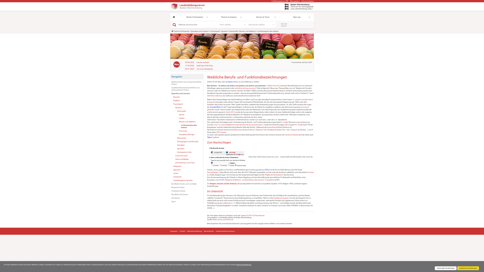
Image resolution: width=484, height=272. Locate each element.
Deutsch (176, 97)
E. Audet (284, 122)
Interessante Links (184, 152)
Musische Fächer (178, 187)
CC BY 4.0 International (255, 215)
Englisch (176, 100)
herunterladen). (213, 172)
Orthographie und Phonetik (187, 142)
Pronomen (183, 131)
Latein (175, 173)
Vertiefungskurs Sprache (183, 180)
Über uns (297, 17)
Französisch (215, 31)
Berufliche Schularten (179, 194)
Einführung (236, 130)
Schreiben (181, 145)
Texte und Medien (182, 159)
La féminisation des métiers (189, 126)
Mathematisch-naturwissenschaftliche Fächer (186, 83)
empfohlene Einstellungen (468, 268)
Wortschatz (181, 138)
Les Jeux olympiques (205, 69)
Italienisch (177, 166)
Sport (173, 201)
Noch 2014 (230, 112)
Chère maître (215, 96)
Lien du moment (203, 62)
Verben (182, 118)
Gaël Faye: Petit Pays (205, 66)
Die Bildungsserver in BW (279, 1)
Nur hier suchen (284, 25)
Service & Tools (262, 17)
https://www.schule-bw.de (223, 219)
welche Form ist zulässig (276, 86)
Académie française (281, 198)
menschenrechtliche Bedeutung (279, 127)
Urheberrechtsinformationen (225, 231)
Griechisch (177, 177)
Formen (311, 172)
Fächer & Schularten (194, 17)
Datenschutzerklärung (243, 265)
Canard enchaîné (291, 135)
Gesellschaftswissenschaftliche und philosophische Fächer (185, 89)
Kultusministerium (307, 1)
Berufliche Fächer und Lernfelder (184, 184)
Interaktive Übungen (187, 134)
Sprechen (180, 149)
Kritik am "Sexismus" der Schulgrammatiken (265, 130)
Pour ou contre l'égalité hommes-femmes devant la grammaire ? (239, 125)
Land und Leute (181, 156)
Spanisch (176, 170)
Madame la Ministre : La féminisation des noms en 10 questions (250, 180)
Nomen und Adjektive (247, 31)
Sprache (224, 31)
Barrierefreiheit (209, 231)
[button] (174, 17)
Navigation (176, 76)
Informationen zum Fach (184, 163)
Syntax (181, 115)
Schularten (175, 198)
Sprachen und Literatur (200, 31)
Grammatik (233, 31)
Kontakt (182, 231)
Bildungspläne (295, 1)
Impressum (174, 231)
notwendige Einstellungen (446, 268)
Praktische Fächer (178, 191)
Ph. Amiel (298, 125)
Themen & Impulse (229, 17)
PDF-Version (221, 132)
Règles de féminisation (274, 175)
